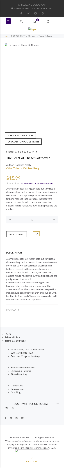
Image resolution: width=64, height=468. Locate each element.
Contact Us (17, 385)
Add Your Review (44, 183)
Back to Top (32, 461)
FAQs (8, 333)
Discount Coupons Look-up (25, 356)
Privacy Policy (12, 337)
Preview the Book (20, 135)
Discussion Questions (23, 141)
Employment (17, 388)
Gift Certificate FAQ (22, 352)
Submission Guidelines (23, 367)
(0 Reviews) (27, 183)
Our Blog (16, 392)
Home (5, 36)
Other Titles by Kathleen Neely (22, 168)
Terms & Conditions (15, 340)
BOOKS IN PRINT (18, 36)
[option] (32, 94)
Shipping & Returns (21, 370)
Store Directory (19, 374)
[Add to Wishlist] (36, 233)
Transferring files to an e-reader (28, 349)
